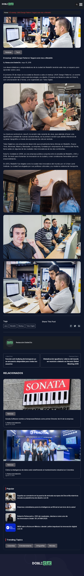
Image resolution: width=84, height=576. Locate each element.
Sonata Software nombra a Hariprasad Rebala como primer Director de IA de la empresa (39, 419)
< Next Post (8, 356)
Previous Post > (74, 356)
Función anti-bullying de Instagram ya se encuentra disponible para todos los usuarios (21, 361)
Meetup (21, 326)
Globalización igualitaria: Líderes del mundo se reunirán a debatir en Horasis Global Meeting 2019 (61, 361)
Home (6, 12)
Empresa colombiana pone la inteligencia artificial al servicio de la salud (46, 507)
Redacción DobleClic (13, 62)
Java (5, 326)
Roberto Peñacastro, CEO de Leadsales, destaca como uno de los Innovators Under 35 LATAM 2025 (42, 517)
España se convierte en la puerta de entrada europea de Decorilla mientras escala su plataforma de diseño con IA (47, 497)
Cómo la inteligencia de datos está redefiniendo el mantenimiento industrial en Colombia (39, 470)
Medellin (13, 326)
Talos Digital (30, 326)
